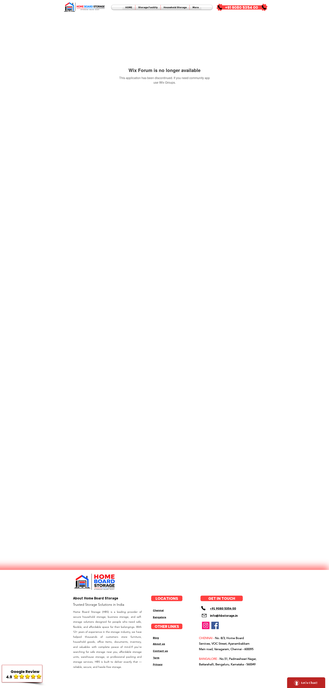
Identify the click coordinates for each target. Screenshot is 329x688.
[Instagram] (205, 625)
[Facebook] (215, 625)
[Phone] (219, 7)
